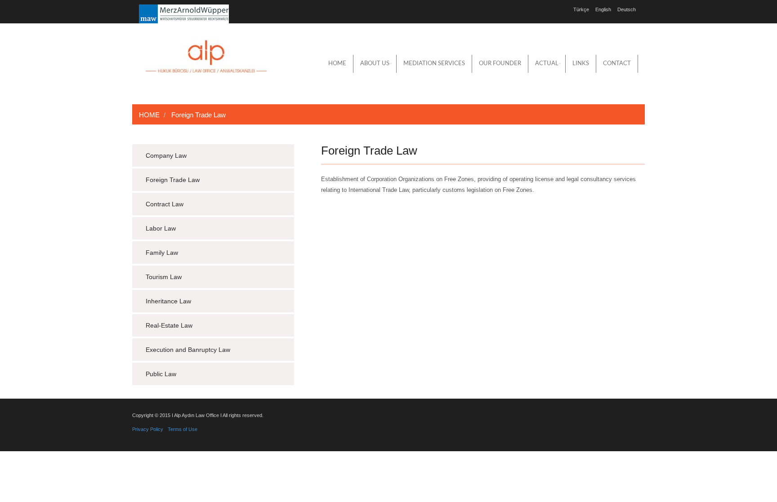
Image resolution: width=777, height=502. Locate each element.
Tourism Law (164, 276)
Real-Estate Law (169, 325)
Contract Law (164, 204)
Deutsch (626, 9)
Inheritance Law (168, 301)
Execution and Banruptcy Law (188, 349)
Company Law (166, 155)
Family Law (162, 252)
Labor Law (161, 228)
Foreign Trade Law (173, 179)
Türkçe (581, 9)
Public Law (161, 374)
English (603, 9)
